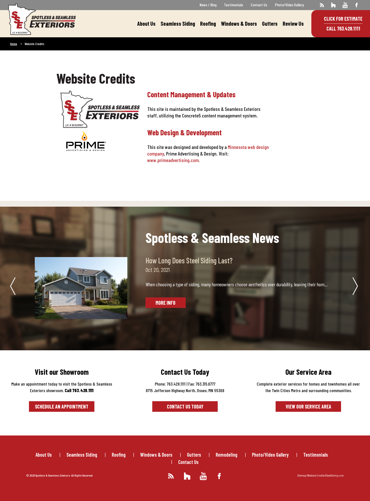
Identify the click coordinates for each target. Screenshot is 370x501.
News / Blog (208, 4)
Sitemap (302, 475)
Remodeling (226, 455)
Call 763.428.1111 (343, 28)
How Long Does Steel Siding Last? (189, 260)
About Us (146, 23)
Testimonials (233, 4)
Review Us (293, 23)
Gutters (270, 23)
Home (13, 44)
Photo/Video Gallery (289, 4)
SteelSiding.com (335, 475)
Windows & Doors (239, 23)
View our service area (308, 406)
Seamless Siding (178, 23)
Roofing (208, 23)
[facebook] (356, 5)
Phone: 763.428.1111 (170, 384)
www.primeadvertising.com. (173, 160)
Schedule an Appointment (61, 406)
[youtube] (345, 5)
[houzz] (333, 5)
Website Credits (316, 475)
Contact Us (259, 4)
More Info (165, 303)
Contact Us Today (185, 406)
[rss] (322, 5)
